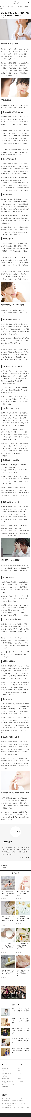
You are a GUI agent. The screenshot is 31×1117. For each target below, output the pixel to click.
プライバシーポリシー (7, 1073)
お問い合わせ (5, 1070)
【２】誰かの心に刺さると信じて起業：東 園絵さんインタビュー (15, 1108)
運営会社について (6, 1078)
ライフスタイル (21, 1081)
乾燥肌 (4, 867)
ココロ (19, 1073)
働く (18, 1068)
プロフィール (23, 857)
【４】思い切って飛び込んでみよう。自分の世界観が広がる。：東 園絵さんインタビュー (15, 1104)
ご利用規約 (4, 1076)
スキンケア (5, 865)
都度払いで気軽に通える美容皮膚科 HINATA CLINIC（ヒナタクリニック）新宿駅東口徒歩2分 (8, 1084)
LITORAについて (5, 1068)
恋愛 (18, 1070)
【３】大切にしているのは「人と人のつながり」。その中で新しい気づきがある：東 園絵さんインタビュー (15, 1099)
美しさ (19, 1078)
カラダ (19, 1076)
